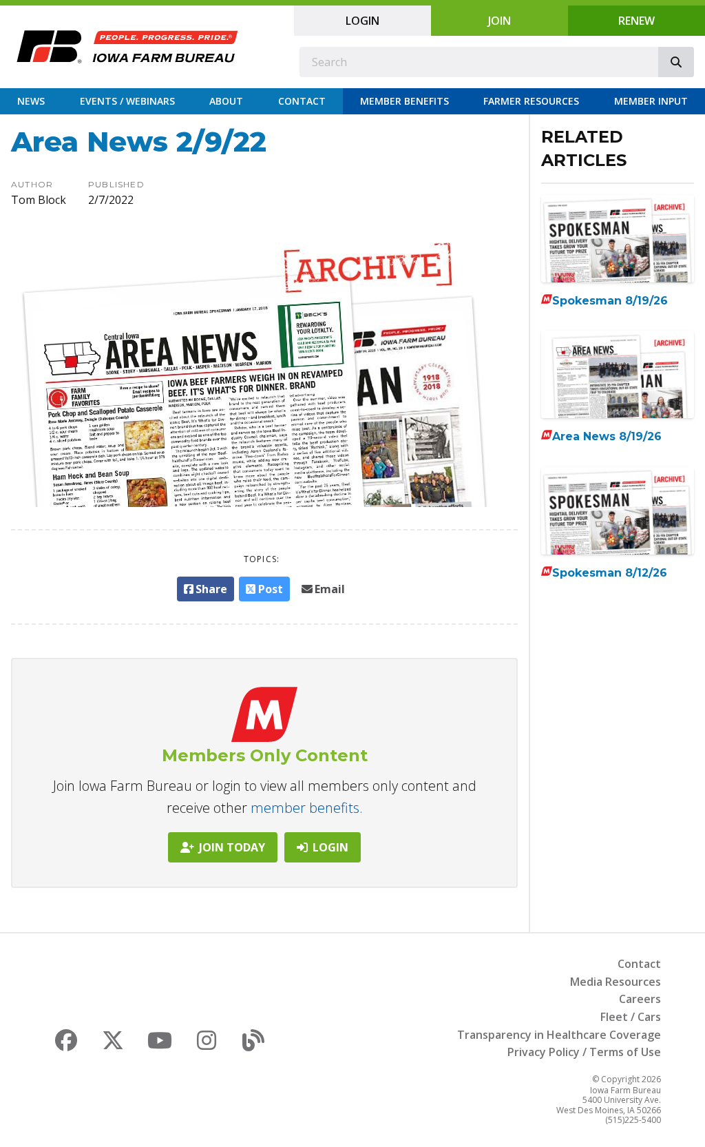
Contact (302, 100)
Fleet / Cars (630, 1016)
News (31, 100)
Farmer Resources (531, 100)
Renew (636, 20)
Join (499, 20)
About (226, 100)
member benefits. (307, 807)
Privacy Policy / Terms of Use (584, 1052)
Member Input (651, 100)
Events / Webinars (127, 100)
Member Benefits (404, 100)
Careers (640, 998)
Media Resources (615, 981)
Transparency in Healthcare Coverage (559, 1034)
